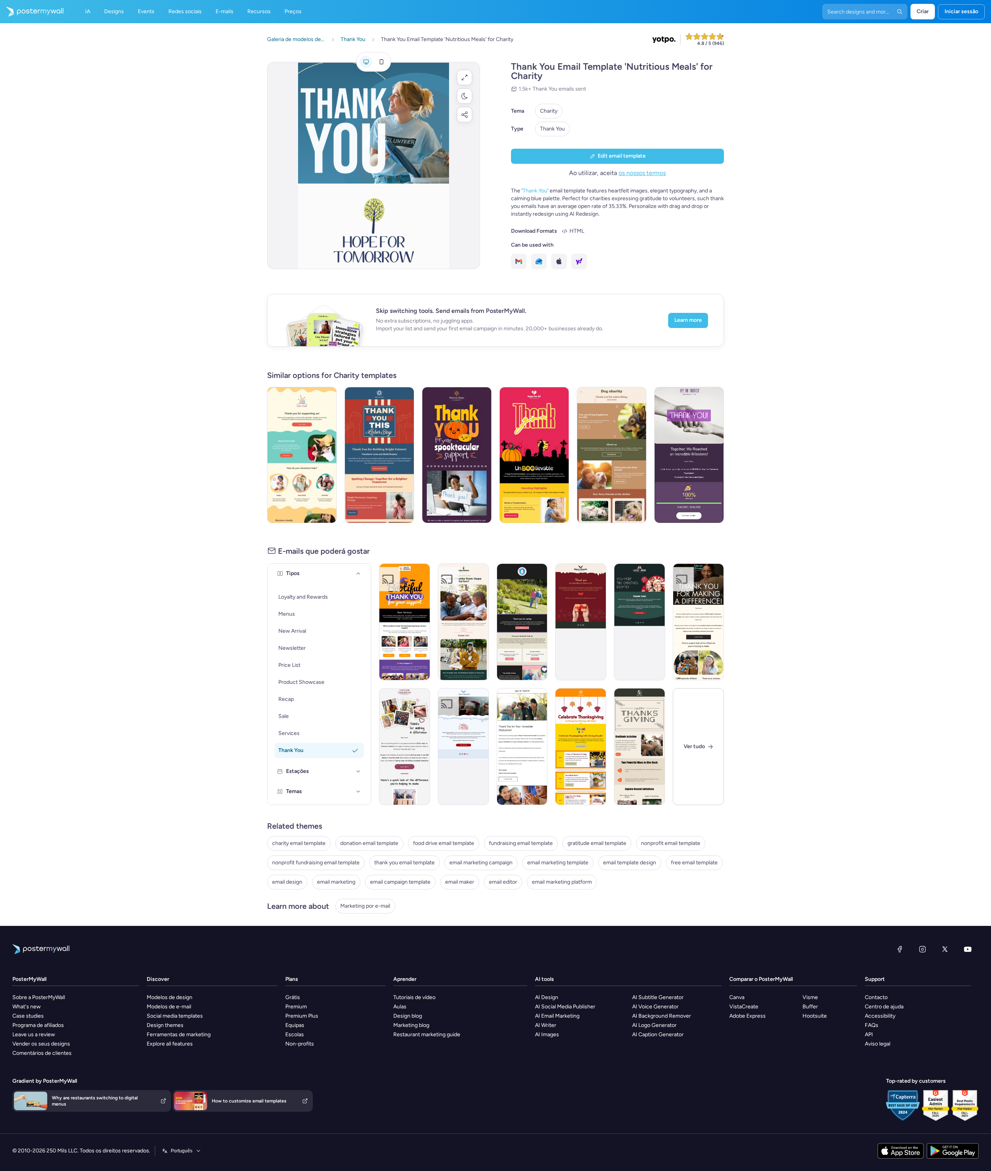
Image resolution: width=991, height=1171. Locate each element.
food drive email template (443, 843)
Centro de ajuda (884, 1006)
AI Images (547, 1034)
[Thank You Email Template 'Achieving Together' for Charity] (689, 455)
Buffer (810, 1006)
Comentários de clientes (42, 1053)
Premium (296, 1006)
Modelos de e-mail (169, 1006)
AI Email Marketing (557, 1016)
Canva (736, 997)
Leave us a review (33, 1034)
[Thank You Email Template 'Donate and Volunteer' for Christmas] (463, 746)
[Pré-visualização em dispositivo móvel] (381, 62)
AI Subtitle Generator (658, 997)
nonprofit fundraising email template (316, 862)
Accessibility (880, 1016)
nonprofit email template (670, 843)
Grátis (292, 997)
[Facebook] (899, 949)
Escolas (294, 1034)
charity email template (299, 843)
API (869, 1034)
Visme (810, 997)
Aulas (399, 1006)
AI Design (546, 997)
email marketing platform (562, 882)
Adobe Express (747, 1016)
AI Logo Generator (654, 1025)
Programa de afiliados (38, 1025)
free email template (694, 862)
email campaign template (400, 882)
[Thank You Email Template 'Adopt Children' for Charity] (302, 455)
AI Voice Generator (655, 1006)
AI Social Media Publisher (565, 1006)
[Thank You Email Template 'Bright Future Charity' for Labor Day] (379, 455)
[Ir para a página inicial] (31, 11)
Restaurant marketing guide (426, 1034)
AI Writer (545, 1025)
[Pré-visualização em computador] (366, 62)
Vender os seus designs (41, 1044)
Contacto (876, 997)
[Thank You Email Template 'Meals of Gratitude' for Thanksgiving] (639, 746)
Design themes (165, 1025)
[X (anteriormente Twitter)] (945, 949)
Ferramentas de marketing (179, 1034)
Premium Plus (301, 1016)
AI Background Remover (661, 1016)
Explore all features (170, 1044)
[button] (464, 77)
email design (287, 882)
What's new (26, 1006)
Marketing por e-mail (365, 906)
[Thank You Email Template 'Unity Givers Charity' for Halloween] (404, 621)
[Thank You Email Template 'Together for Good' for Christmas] (580, 621)
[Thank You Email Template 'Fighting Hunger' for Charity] (404, 746)
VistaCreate (743, 1006)
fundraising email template (521, 843)
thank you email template (404, 862)
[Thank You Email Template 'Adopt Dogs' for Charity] (611, 455)
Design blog (407, 1016)
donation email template (369, 843)
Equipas (294, 1025)
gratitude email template (597, 843)
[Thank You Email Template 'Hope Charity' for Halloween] (457, 455)
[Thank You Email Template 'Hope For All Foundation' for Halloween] (534, 455)
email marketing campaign (481, 862)
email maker (459, 882)
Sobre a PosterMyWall (38, 997)
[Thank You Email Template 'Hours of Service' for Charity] (522, 746)
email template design (629, 862)
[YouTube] (968, 949)
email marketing (336, 882)
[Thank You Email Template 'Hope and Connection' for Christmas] (639, 621)
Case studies (28, 1016)
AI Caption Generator (658, 1034)
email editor (503, 882)
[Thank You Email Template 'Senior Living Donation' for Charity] (522, 621)
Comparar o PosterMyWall (761, 979)
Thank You (552, 128)
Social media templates (175, 1016)
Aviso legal (877, 1044)
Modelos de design (169, 997)
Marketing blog (411, 1025)
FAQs (871, 1025)
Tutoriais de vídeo (414, 997)
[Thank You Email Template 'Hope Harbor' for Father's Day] (463, 621)
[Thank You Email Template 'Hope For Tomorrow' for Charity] (698, 621)
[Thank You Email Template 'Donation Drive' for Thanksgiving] (580, 746)
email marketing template (557, 862)
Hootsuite (814, 1016)
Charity (548, 111)
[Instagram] (922, 949)
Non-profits (299, 1044)
